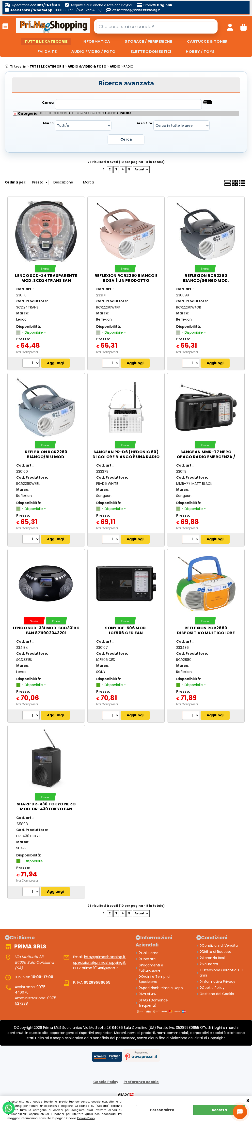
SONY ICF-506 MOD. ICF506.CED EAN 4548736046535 (126, 633)
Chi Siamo (149, 952)
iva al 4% (148, 994)
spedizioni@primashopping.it (99, 962)
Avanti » (141, 169)
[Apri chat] (240, 1112)
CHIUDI (248, 1100)
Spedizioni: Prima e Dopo (162, 987)
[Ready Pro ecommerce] (126, 1094)
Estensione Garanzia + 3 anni (221, 973)
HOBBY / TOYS (200, 51)
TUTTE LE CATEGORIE (46, 41)
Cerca (48, 102)
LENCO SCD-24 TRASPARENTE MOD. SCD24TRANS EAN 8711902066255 (46, 280)
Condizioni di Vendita (220, 945)
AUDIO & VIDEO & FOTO (88, 113)
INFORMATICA (96, 41)
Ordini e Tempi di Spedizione (154, 979)
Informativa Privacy (218, 981)
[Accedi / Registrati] (230, 26)
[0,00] (243, 26)
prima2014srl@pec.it (100, 967)
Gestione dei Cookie (217, 993)
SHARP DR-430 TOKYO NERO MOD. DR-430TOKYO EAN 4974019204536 (46, 809)
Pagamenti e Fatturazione (151, 968)
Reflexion (104, 319)
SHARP (21, 848)
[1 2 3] (111, 540)
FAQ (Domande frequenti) (153, 1003)
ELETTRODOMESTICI (150, 51)
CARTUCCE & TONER (207, 41)
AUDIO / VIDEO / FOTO (93, 51)
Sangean (103, 495)
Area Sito (144, 123)
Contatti (148, 959)
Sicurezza (210, 963)
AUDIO (111, 113)
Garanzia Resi (213, 957)
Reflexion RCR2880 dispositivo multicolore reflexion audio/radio (206, 633)
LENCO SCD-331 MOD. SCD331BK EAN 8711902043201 (46, 630)
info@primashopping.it (105, 956)
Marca (48, 123)
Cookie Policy (86, 1118)
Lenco (21, 319)
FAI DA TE (47, 51)
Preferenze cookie (141, 1081)
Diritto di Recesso (216, 951)
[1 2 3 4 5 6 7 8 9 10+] (111, 364)
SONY (101, 671)
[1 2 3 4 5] (31, 364)
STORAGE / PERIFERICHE (148, 41)
